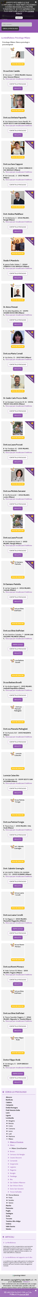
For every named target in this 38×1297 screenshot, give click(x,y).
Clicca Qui (24, 1294)
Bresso (12, 1151)
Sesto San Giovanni (17, 1189)
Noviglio (13, 1173)
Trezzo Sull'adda (15, 1192)
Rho (11, 1179)
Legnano (13, 1167)
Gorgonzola (14, 1164)
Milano (12, 1145)
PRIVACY (26, 1282)
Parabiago (13, 1176)
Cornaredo (13, 1161)
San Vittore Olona (16, 1186)
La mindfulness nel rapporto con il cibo (18, 1257)
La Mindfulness (10, 1243)
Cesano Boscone (16, 1158)
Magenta (13, 1170)
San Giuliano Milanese (17, 1183)
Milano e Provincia (16, 1142)
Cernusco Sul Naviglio (17, 1154)
